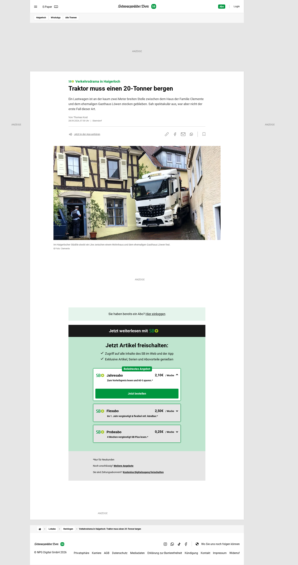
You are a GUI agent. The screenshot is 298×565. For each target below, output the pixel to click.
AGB (106, 553)
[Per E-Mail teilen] (183, 134)
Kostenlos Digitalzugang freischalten (143, 472)
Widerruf (234, 553)
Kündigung (191, 553)
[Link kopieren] (166, 134)
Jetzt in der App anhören (87, 134)
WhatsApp (56, 17)
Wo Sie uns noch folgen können (220, 544)
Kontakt (205, 553)
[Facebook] (186, 544)
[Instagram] (165, 544)
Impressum (220, 553)
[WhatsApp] (172, 544)
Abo (222, 6)
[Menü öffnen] (35, 6)
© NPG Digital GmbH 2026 (50, 552)
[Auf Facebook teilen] (175, 134)
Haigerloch (41, 17)
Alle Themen (71, 17)
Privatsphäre (81, 553)
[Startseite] (40, 529)
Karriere (96, 553)
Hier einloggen (155, 314)
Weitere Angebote (123, 465)
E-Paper (47, 6)
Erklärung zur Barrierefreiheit (164, 553)
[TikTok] (179, 544)
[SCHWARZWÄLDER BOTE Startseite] (137, 6)
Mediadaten (137, 553)
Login (237, 6)
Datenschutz (119, 553)
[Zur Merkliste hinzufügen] (203, 134)
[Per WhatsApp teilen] (191, 134)
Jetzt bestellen (137, 393)
